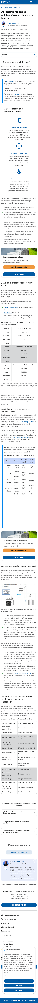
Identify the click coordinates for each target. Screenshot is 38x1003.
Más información (8, 976)
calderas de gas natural (27, 422)
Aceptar (19, 981)
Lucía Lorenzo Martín (14, 23)
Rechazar (19, 985)
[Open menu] (32, 2)
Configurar (19, 990)
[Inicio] (2, 7)
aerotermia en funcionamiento (22, 673)
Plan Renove (8, 313)
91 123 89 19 (20, 905)
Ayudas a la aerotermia (11, 307)
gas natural (17, 94)
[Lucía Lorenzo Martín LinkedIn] (3, 26)
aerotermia (9, 81)
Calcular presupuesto (19, 267)
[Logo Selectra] (5, 2)
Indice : (5, 55)
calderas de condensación (20, 437)
